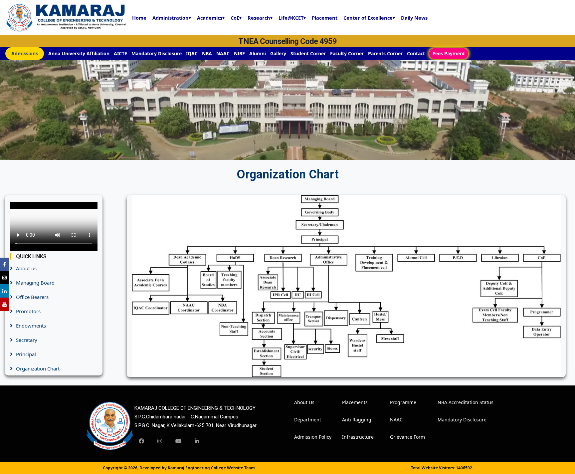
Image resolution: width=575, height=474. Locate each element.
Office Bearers (32, 297)
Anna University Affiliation (78, 53)
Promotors (28, 311)
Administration (171, 17)
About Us (303, 402)
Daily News (414, 17)
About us (26, 268)
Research (260, 17)
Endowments (31, 325)
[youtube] (178, 441)
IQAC (192, 53)
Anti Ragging (351, 419)
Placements (351, 402)
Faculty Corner (347, 53)
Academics (211, 17)
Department (303, 419)
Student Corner (308, 53)
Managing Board (35, 282)
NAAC (223, 53)
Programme (399, 402)
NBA (207, 53)
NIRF (239, 53)
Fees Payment (449, 53)
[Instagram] (159, 441)
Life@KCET (292, 17)
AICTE (120, 53)
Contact (416, 53)
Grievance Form (399, 437)
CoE (236, 17)
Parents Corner (385, 53)
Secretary (26, 340)
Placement (324, 17)
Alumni (257, 53)
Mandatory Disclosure (156, 53)
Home (139, 17)
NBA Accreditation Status (447, 402)
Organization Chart (38, 368)
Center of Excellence (369, 17)
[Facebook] (141, 441)
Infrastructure (351, 437)
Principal (26, 354)
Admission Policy (303, 437)
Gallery (278, 53)
